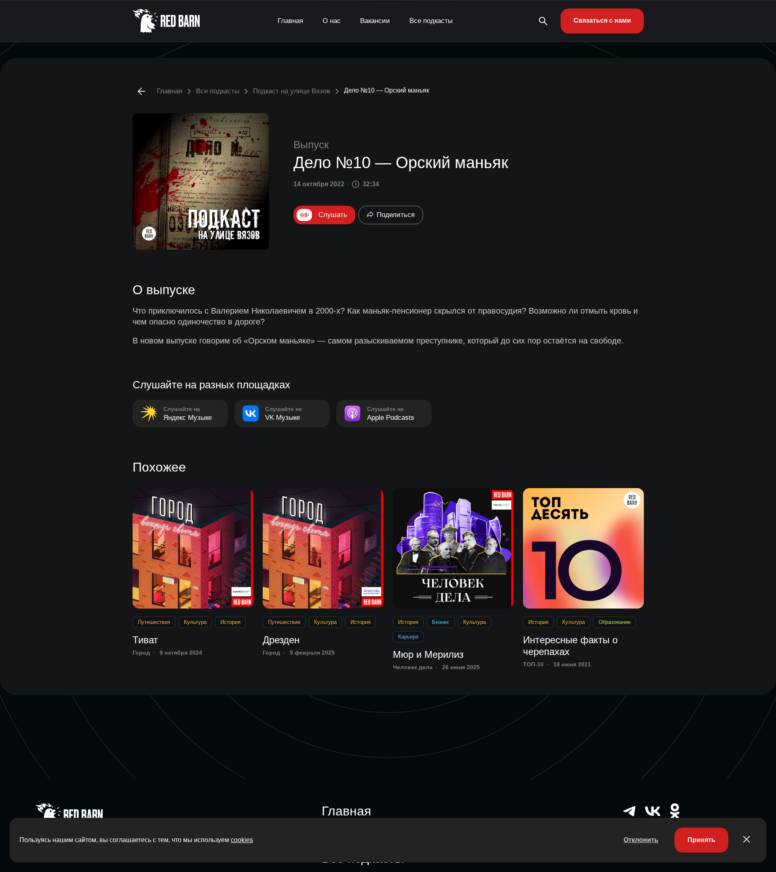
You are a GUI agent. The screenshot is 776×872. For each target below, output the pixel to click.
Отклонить (641, 839)
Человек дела (412, 667)
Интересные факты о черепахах (570, 645)
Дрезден (281, 639)
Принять (701, 839)
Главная (290, 21)
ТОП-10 (533, 664)
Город (141, 652)
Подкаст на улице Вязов (291, 91)
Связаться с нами (602, 20)
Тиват (145, 639)
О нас (332, 21)
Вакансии (375, 21)
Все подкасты (431, 21)
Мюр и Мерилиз (428, 654)
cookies (242, 839)
